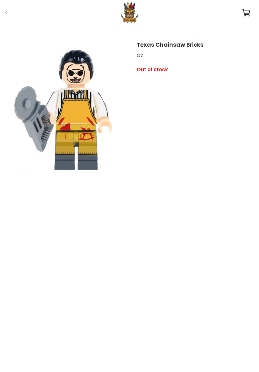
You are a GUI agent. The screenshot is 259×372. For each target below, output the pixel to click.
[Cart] (246, 12)
